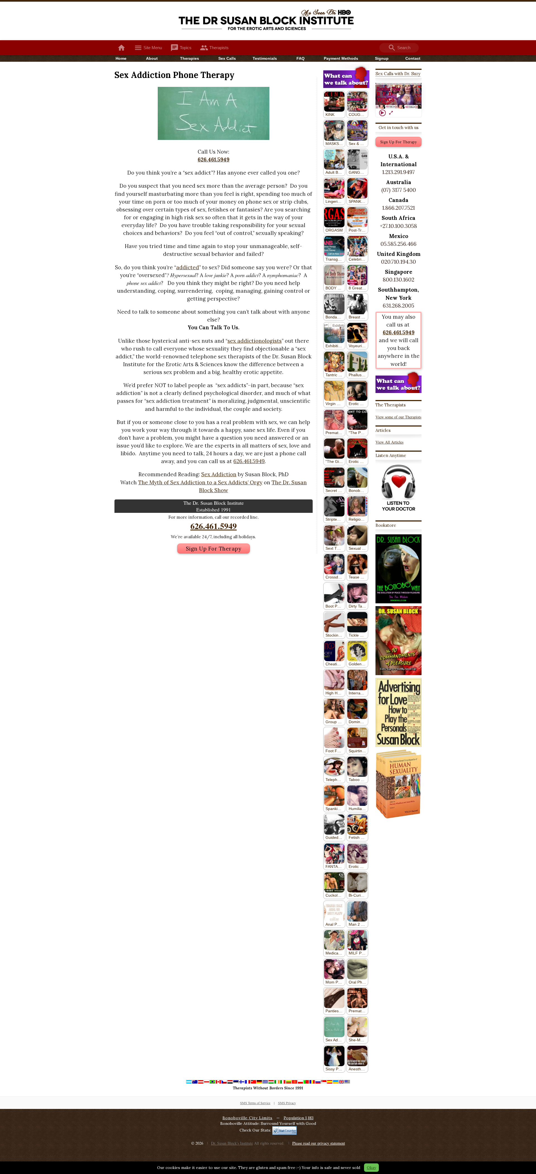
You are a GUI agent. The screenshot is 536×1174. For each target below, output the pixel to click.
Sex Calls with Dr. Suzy (397, 73)
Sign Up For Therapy (213, 548)
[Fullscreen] (391, 113)
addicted (187, 267)
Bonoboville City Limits (247, 1117)
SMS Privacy (287, 1103)
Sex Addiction (218, 474)
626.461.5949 (213, 159)
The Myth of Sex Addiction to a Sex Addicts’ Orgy (200, 482)
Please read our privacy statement (318, 1143)
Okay (371, 1167)
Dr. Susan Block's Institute (232, 1143)
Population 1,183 (299, 1117)
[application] (398, 96)
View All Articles (389, 442)
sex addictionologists (255, 340)
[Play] (382, 113)
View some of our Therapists (398, 417)
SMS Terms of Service (255, 1103)
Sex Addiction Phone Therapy (174, 75)
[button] (399, 96)
